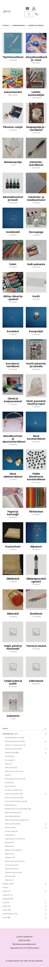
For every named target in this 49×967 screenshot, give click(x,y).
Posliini (5, 910)
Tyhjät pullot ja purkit (12, 872)
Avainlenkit (8, 756)
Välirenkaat (8, 876)
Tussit (4, 917)
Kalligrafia (6, 884)
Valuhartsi (8, 880)
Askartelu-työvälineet (12, 749)
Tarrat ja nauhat (10, 865)
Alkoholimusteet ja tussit (13, 741)
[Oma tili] (34, 8)
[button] (27, 8)
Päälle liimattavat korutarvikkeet (15, 820)
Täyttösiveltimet (10, 869)
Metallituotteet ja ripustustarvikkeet (16, 809)
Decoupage (9, 760)
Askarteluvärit (9, 752)
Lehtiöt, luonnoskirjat (12, 794)
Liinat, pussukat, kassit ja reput (15, 801)
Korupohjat (8, 786)
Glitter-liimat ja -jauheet (12, 771)
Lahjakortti (6, 895)
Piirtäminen (8, 827)
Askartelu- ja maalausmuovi (14, 745)
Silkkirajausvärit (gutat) (12, 850)
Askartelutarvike (8, 734)
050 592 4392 (25, 940)
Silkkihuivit (8, 846)
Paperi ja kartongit (11, 824)
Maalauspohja (9, 805)
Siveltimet (8, 857)
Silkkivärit (8, 854)
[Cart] (28, 14)
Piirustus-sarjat (10, 831)
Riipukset (8, 842)
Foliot (7, 764)
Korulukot (8, 782)
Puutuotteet (9, 835)
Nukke (5, 906)
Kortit (7, 775)
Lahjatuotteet (7, 899)
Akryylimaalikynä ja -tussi (13, 737)
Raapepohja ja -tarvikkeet (13, 839)
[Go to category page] (13, 43)
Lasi (4, 902)
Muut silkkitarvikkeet (11, 816)
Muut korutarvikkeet (11, 812)
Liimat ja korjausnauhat (12, 797)
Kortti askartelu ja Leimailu (13, 779)
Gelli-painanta (9, 767)
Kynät (4, 891)
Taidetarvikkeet (8, 914)
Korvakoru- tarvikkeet (12, 790)
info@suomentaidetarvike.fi (25, 944)
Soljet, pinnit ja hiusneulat (13, 861)
